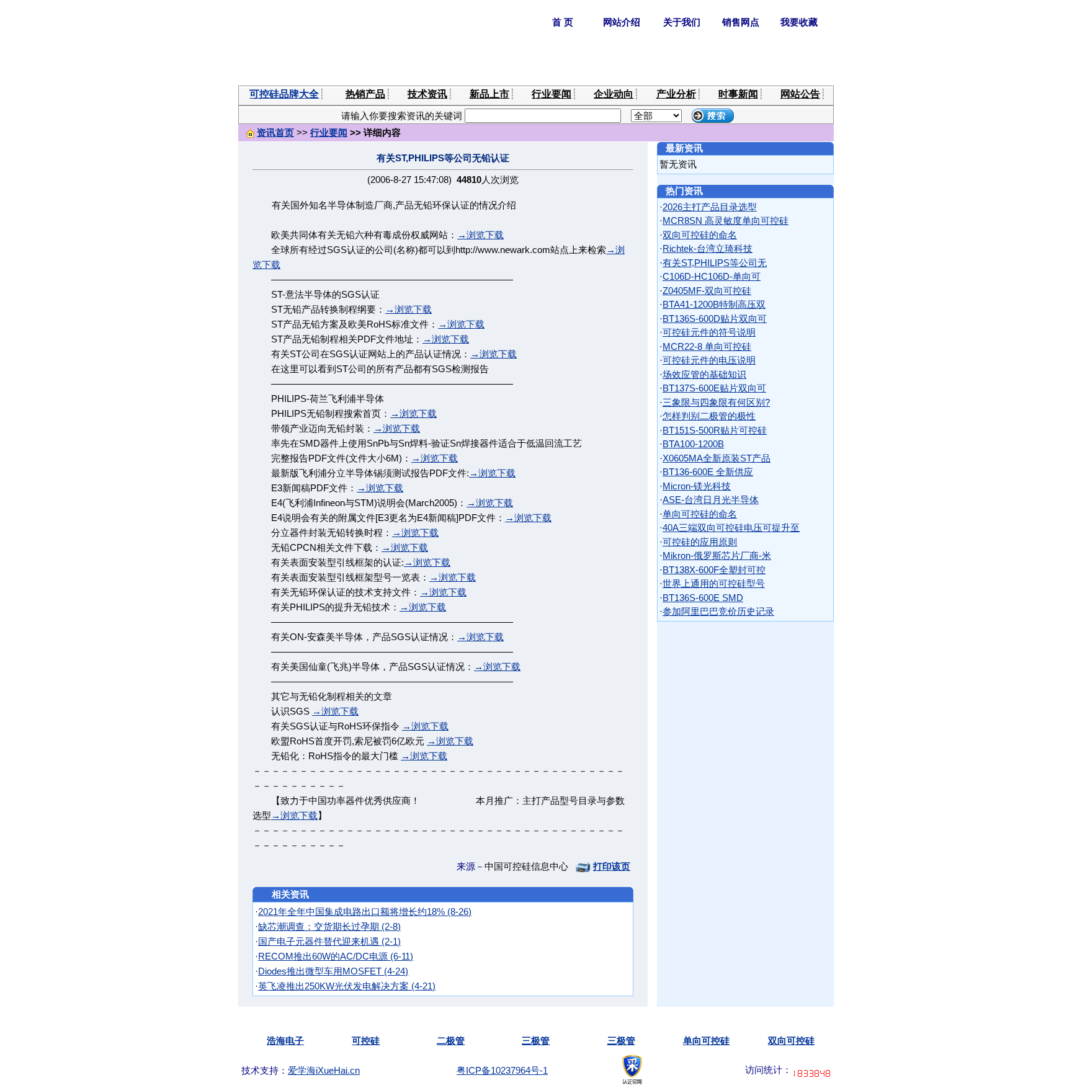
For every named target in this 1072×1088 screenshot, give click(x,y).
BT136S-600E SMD (703, 597)
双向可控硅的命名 (700, 235)
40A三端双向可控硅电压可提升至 (731, 527)
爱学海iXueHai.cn (324, 1070)
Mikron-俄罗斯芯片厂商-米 (717, 555)
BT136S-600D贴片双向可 (715, 318)
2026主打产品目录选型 (710, 207)
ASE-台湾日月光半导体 (711, 499)
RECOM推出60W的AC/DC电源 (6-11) (335, 956)
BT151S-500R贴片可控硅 (715, 430)
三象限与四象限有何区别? (716, 402)
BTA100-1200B (693, 444)
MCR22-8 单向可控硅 (707, 346)
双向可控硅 (791, 1040)
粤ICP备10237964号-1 (502, 1070)
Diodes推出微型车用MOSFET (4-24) (333, 971)
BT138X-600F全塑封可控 (714, 569)
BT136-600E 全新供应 (708, 471)
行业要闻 (328, 132)
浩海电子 (285, 1040)
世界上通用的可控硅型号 (714, 583)
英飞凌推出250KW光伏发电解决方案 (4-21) (347, 986)
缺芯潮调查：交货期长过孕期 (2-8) (329, 926)
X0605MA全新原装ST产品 (716, 458)
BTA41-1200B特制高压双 (714, 304)
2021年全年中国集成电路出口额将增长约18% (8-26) (364, 911)
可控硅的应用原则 (700, 542)
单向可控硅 (706, 1040)
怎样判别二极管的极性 (709, 416)
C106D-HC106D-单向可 (712, 276)
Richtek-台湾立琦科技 (708, 248)
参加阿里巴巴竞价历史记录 (718, 611)
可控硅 (366, 1040)
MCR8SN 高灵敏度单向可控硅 (725, 220)
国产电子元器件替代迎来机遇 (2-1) (329, 941)
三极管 (536, 1040)
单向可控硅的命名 (700, 514)
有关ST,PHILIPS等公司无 (715, 262)
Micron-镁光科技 (697, 486)
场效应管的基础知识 (704, 374)
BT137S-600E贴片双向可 (714, 388)
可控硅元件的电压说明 (709, 360)
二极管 (451, 1040)
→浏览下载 (480, 235)
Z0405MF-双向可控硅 (707, 290)
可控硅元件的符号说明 (709, 332)
